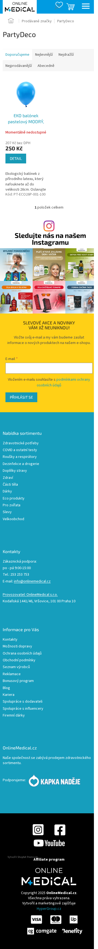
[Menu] (85, 6)
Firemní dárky (14, 715)
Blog (6, 688)
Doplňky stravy (15, 470)
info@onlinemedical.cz (32, 581)
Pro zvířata (11, 505)
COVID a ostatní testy (20, 450)
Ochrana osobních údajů (22, 653)
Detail (16, 158)
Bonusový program (18, 681)
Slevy (7, 512)
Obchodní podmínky (19, 660)
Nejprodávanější (18, 66)
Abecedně (46, 66)
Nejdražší (66, 54)
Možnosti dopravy (17, 646)
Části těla (10, 484)
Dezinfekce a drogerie (21, 464)
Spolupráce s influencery (23, 708)
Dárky (7, 491)
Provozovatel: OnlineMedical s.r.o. (30, 594)
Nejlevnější (44, 54)
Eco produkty (13, 498)
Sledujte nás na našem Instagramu (50, 239)
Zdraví (8, 477)
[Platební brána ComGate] (54, 924)
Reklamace (12, 674)
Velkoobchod (13, 519)
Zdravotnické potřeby (21, 443)
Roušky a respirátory (20, 457)
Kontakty (10, 639)
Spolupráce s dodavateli (22, 701)
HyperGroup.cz (49, 908)
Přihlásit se (21, 397)
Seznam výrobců (16, 667)
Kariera (8, 694)
